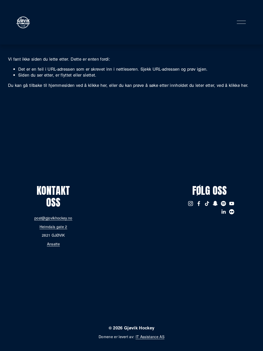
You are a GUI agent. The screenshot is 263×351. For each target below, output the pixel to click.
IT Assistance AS (150, 336)
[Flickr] (231, 211)
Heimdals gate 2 (53, 226)
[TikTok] (207, 203)
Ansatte (53, 244)
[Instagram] (190, 203)
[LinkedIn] (223, 211)
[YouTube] (231, 203)
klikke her (97, 85)
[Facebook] (198, 203)
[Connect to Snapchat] (215, 203)
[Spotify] (223, 203)
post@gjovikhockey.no (53, 218)
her (155, 319)
